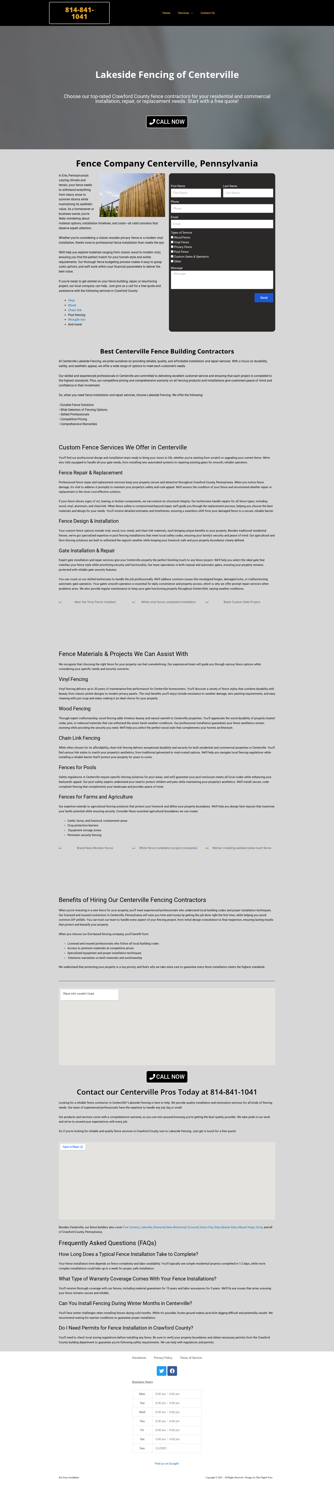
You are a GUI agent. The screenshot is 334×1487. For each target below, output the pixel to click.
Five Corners (131, 1227)
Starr (217, 1227)
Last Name (230, 186)
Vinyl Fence (181, 242)
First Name (178, 186)
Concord (192, 1227)
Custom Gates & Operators (191, 256)
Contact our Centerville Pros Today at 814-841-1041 (167, 1092)
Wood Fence (182, 237)
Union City (206, 1227)
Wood (72, 305)
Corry (259, 1227)
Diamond (159, 1227)
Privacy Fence (183, 247)
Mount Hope (246, 1227)
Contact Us (208, 13)
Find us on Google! (167, 1463)
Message (177, 268)
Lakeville (146, 1227)
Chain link (75, 310)
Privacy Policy (163, 1358)
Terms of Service (191, 1358)
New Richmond (176, 1227)
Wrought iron (77, 319)
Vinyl (71, 300)
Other (177, 261)
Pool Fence (181, 252)
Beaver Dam (229, 1227)
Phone (175, 201)
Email (174, 217)
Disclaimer (139, 1358)
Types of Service (181, 232)
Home (166, 13)
